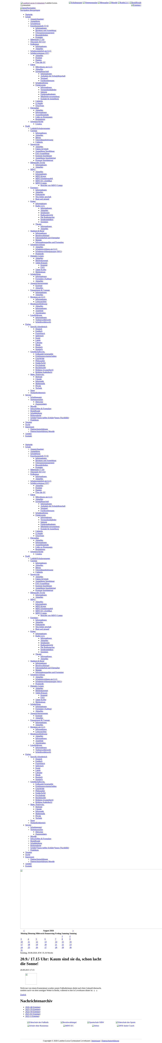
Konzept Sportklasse (43, 586)
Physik (38, 816)
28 (56, 947)
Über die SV (40, 492)
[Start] (33, 3)
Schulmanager (36, 827)
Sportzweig (34, 574)
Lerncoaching (40, 732)
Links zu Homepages (43, 547)
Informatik (39, 811)
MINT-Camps (41, 613)
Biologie (38, 807)
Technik (38, 818)
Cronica (38, 554)
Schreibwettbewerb (43, 752)
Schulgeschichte (36, 552)
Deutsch (38, 759)
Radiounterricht (46, 645)
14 (56, 942)
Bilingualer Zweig (37, 593)
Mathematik (40, 814)
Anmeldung (35, 451)
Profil (27, 556)
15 (63, 942)
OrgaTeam (39, 536)
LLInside (39, 533)
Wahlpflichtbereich (37, 823)
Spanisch (39, 779)
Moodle (33, 836)
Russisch (39, 777)
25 (29, 947)
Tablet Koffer (40, 700)
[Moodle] (113, 3)
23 (70, 945)
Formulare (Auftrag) (43, 709)
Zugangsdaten (41, 834)
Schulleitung (35, 454)
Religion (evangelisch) (44, 800)
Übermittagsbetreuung (44, 570)
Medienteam (40, 702)
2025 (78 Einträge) (32, 1009)
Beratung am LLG (37, 727)
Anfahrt (28, 864)
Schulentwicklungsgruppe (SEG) (48, 681)
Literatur (38, 773)
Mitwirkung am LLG (43, 497)
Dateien (38, 490)
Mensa (38, 567)
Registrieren (40, 549)
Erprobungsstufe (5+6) (39, 456)
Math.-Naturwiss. (37, 804)
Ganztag (33, 561)
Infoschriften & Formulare (40, 839)
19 (37, 945)
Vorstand (44, 508)
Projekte (38, 488)
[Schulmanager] (75, 3)
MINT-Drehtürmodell (44, 608)
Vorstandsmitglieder (48, 520)
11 (29, 942)
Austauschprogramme (39, 713)
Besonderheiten (41, 465)
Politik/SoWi (40, 793)
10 (22, 942)
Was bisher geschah (43, 627)
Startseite (29, 444)
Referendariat (35, 845)
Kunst (37, 768)
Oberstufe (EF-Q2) (38, 472)
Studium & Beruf (37, 661)
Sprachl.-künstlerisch (38, 757)
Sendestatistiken (46, 650)
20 (46, 945)
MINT (33, 599)
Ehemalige (34, 538)
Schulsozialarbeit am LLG (40, 481)
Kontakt (28, 866)
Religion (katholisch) (43, 802)
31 (22, 950)
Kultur (33, 631)
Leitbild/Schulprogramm (40, 558)
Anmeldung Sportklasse (45, 581)
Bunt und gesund (42, 629)
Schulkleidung (36, 843)
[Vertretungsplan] (90, 3)
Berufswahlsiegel (42, 665)
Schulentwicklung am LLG (46, 679)
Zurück (23, 995)
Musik (37, 775)
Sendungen (44, 643)
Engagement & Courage (40, 720)
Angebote (39, 741)
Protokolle (39, 684)
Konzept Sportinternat (44, 590)
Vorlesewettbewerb (43, 750)
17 (22, 945)
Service (28, 825)
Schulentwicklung (37, 675)
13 (46, 942)
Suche (27, 855)
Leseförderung (36, 745)
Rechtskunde (40, 798)
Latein (37, 770)
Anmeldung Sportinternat (45, 588)
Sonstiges (44, 652)
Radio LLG (40, 636)
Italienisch (39, 766)
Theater (38, 654)
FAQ (42, 697)
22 (63, 945)
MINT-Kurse (40, 606)
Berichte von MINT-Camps (51, 615)
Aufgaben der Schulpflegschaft (52, 506)
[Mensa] (103, 3)
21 (56, 945)
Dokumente (40, 624)
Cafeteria (39, 531)
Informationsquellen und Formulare (49, 672)
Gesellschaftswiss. (37, 782)
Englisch (38, 761)
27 (46, 947)
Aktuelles (39, 479)
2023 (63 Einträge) (32, 1014)
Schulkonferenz (41, 513)
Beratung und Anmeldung (45, 460)
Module (38, 670)
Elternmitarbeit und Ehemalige (47, 668)
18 (29, 945)
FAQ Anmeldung (42, 583)
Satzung (43, 522)
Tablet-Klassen (41, 693)
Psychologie (40, 795)
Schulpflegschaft (42, 501)
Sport (32, 820)
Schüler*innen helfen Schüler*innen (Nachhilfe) (49, 848)
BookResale (35, 841)
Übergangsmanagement (44, 463)
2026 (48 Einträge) (32, 1007)
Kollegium (34, 474)
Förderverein (40, 515)
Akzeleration (40, 743)
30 (70, 947)
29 (63, 947)
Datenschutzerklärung (39, 859)
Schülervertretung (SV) (39, 483)
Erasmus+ (34, 618)
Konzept (43, 695)
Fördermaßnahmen (48, 524)
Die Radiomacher (47, 647)
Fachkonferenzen (47, 511)
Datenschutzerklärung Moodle (42, 861)
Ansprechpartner (37, 449)
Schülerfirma (35, 704)
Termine (28, 852)
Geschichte (39, 788)
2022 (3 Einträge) (32, 1016)
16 (70, 942)
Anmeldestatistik (42, 545)
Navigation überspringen (30, 10)
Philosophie (40, 791)
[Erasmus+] (136, 5)
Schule (28, 447)
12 (37, 942)
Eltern (32, 495)
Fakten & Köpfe (41, 579)
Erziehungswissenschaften (45, 786)
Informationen (41, 458)
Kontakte (39, 467)
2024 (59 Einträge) (32, 1012)
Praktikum (34, 850)
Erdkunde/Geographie (44, 784)
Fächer (28, 754)
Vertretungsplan (36, 829)
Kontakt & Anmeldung (49, 529)
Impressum (29, 857)
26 (37, 947)
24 (22, 947)
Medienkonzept (41, 691)
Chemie (38, 809)
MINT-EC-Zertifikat (43, 611)
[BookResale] (135, 3)
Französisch (40, 763)
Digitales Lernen (37, 686)
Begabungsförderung (38, 734)
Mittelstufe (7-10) (37, 470)
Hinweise (39, 832)
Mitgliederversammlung (49, 526)
